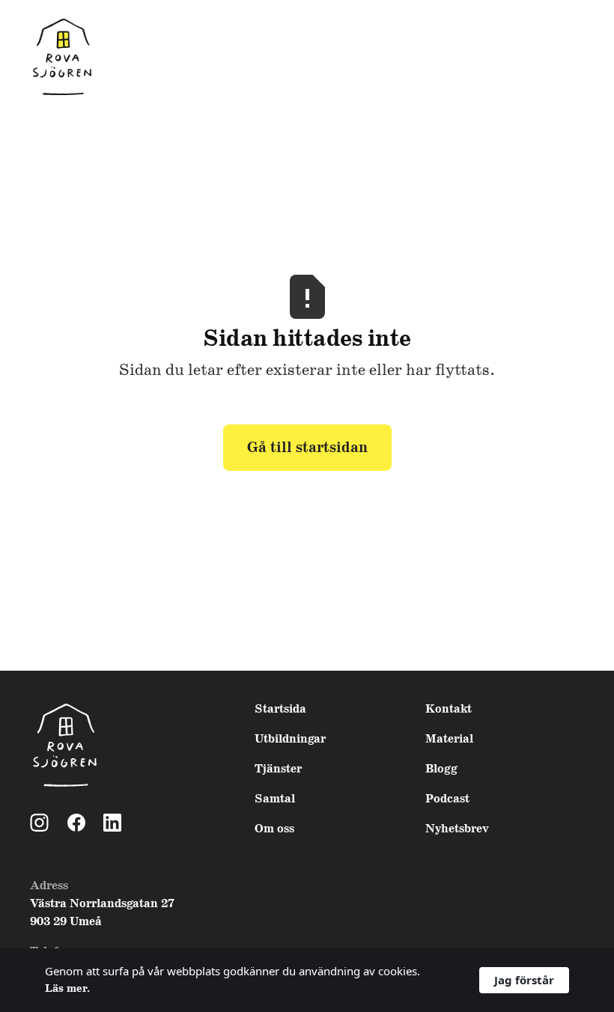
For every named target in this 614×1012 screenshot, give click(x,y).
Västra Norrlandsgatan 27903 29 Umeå (102, 913)
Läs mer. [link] (67, 988)
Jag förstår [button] (524, 979)
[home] (62, 58)
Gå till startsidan (307, 447)
